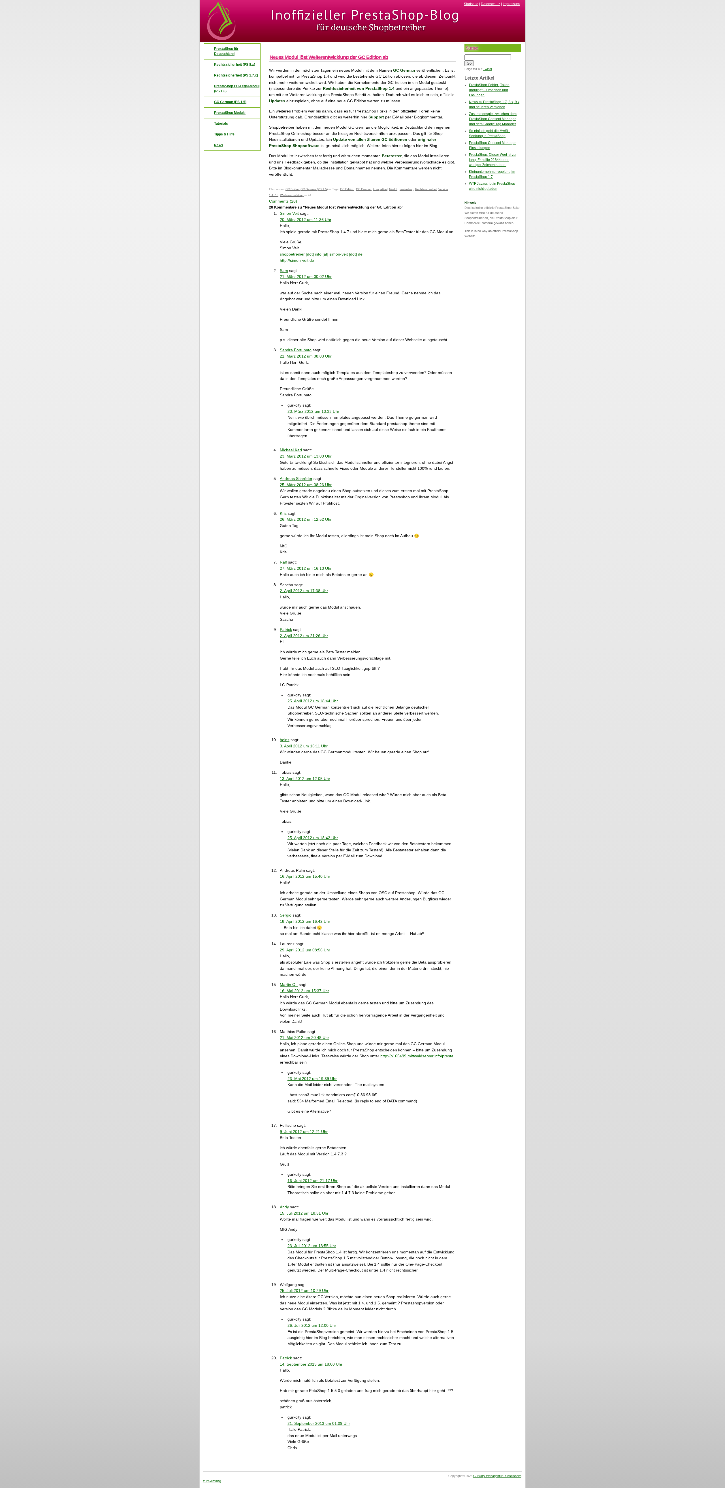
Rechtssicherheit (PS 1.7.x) (236, 75)
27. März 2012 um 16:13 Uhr (306, 568)
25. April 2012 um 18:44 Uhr (312, 701)
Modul (393, 189)
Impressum (511, 4)
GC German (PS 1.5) (314, 189)
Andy (284, 1207)
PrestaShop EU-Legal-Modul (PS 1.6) (236, 88)
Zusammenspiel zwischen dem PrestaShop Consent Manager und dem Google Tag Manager (493, 119)
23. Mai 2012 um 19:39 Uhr (312, 1078)
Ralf (283, 562)
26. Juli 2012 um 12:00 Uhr (311, 1325)
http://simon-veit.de (297, 260)
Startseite (471, 4)
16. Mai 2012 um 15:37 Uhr (304, 991)
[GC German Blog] (362, 40)
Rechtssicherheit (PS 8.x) (234, 65)
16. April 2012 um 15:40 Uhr (305, 876)
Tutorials (221, 124)
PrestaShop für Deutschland (226, 51)
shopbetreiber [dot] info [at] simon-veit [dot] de (321, 254)
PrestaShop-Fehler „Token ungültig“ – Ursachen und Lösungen (489, 90)
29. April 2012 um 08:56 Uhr (305, 950)
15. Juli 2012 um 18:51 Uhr (304, 1213)
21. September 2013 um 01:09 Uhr (318, 1423)
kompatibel (380, 189)
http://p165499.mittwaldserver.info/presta (416, 1056)
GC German (364, 189)
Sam (284, 270)
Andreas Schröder (296, 478)
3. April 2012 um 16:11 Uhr (304, 746)
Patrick (286, 629)
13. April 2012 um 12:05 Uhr (305, 778)
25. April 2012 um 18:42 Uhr (312, 838)
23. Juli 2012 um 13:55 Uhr (311, 1245)
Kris (283, 513)
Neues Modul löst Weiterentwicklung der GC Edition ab (329, 57)
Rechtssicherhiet (426, 189)
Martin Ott (289, 984)
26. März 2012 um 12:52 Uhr (306, 519)
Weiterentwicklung (292, 195)
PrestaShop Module (230, 113)
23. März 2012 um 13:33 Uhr (313, 411)
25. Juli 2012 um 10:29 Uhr (304, 1290)
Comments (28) (283, 201)
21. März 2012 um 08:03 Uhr (306, 356)
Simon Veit (289, 213)
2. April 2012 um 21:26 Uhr (304, 636)
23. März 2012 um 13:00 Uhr (306, 456)
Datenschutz (490, 4)
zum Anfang (212, 1481)
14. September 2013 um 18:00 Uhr (311, 1364)
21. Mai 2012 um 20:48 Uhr (304, 1037)
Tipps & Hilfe (224, 134)
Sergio (285, 915)
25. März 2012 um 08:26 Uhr (306, 484)
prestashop (406, 189)
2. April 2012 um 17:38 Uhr (304, 590)
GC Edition (292, 189)
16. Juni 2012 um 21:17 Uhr (312, 1180)
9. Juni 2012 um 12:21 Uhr (304, 1131)
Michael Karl (291, 450)
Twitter (487, 69)
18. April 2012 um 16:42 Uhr (305, 921)
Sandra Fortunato (296, 350)
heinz (284, 739)
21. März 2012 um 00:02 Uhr (306, 276)
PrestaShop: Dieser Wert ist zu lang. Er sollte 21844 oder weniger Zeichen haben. (492, 160)
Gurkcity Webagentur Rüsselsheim (497, 1476)
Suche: (472, 48)
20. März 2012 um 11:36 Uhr (305, 219)
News (218, 145)
